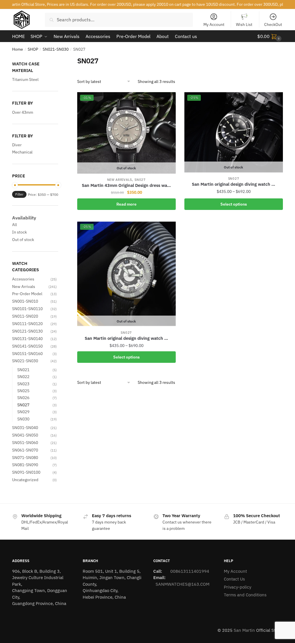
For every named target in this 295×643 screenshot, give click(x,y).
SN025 (23, 390)
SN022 (23, 376)
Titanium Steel (25, 79)
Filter (19, 194)
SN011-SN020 (25, 316)
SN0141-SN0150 (27, 346)
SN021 (23, 369)
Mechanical (22, 152)
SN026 (23, 397)
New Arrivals (119, 180)
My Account (213, 24)
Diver (17, 144)
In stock (19, 232)
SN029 (23, 411)
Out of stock (23, 239)
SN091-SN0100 (26, 472)
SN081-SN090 (25, 464)
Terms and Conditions (245, 595)
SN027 (140, 180)
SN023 (23, 383)
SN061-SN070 (25, 450)
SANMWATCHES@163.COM (182, 584)
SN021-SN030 (56, 49)
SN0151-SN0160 (27, 353)
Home (17, 49)
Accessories (23, 279)
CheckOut (273, 24)
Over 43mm (22, 112)
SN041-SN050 (25, 435)
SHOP (33, 49)
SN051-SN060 (25, 442)
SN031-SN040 (25, 427)
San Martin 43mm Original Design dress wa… (126, 185)
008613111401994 (189, 571)
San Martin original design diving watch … (233, 184)
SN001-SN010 (25, 301)
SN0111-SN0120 (27, 323)
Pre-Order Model (27, 293)
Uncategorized (25, 479)
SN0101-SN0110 (27, 308)
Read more (126, 204)
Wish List (244, 24)
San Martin (244, 630)
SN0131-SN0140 (27, 338)
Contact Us (234, 579)
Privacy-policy (237, 587)
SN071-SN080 (25, 457)
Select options (233, 204)
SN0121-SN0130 (27, 331)
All (14, 224)
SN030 (23, 419)
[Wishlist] (167, 100)
